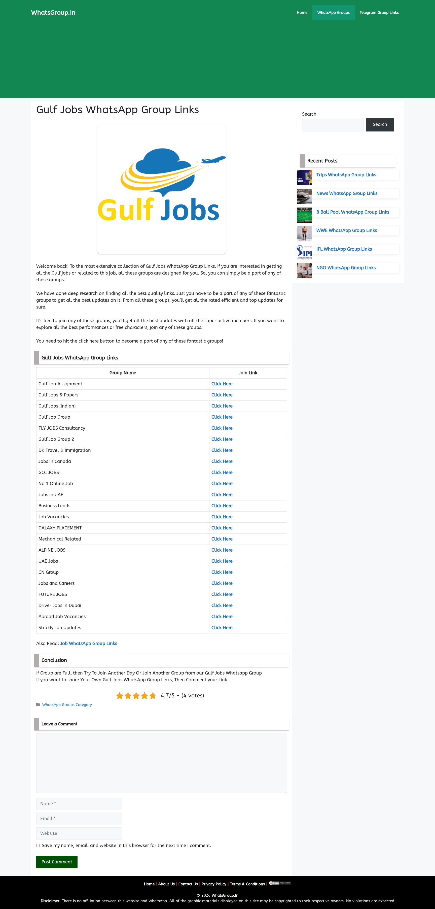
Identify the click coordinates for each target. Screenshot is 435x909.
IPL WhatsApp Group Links (344, 249)
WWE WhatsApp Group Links (346, 230)
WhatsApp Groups (333, 12)
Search (309, 114)
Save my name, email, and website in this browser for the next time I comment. (126, 845)
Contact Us (188, 884)
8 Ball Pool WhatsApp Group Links (352, 212)
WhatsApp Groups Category (67, 704)
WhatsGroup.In (53, 12)
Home (302, 12)
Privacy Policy (214, 884)
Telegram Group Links (379, 12)
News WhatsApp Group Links (346, 193)
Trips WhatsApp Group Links (346, 175)
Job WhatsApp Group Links (88, 643)
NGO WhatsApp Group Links (346, 268)
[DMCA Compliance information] (280, 884)
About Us (166, 884)
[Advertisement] (217, 63)
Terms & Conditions (247, 884)
